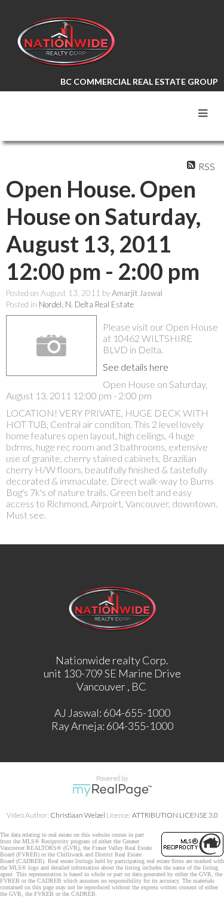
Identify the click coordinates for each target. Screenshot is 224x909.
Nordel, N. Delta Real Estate (86, 304)
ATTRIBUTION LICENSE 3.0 (175, 815)
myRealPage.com (112, 790)
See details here (135, 366)
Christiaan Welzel (77, 815)
